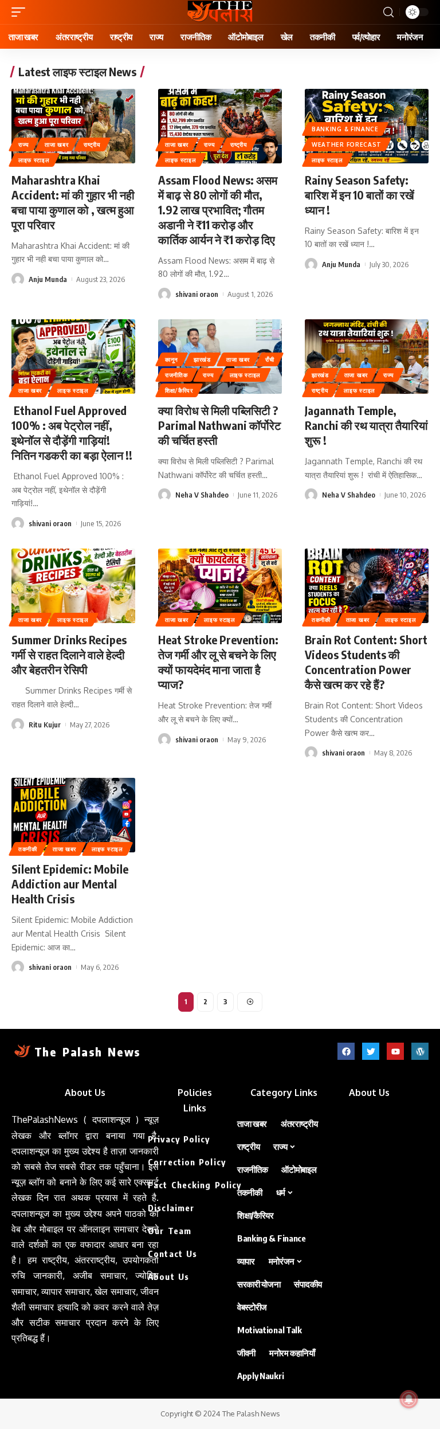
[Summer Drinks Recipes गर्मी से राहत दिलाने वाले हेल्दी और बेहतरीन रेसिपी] (73, 586)
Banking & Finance (345, 129)
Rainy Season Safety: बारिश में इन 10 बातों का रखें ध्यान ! (359, 195)
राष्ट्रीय (92, 144)
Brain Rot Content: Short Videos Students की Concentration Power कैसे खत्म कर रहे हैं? (366, 661)
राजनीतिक (176, 374)
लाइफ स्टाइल (34, 159)
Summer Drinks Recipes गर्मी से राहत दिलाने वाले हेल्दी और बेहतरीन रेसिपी (69, 654)
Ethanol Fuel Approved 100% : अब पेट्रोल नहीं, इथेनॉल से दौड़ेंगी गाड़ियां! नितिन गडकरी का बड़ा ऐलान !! (71, 432)
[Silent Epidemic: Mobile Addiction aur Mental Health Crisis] (73, 815)
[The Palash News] (220, 12)
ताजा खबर (56, 144)
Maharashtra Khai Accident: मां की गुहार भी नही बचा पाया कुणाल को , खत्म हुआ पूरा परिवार (73, 202)
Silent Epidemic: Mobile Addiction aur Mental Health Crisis (69, 884)
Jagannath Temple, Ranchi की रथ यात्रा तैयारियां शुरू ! (366, 425)
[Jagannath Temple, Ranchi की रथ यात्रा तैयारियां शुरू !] (367, 356)
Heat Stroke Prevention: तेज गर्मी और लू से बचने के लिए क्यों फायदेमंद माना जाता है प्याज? (218, 661)
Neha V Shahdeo (202, 494)
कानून (171, 359)
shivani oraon (196, 294)
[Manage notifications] (409, 1399)
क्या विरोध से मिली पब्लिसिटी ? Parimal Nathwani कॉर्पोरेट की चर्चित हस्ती (219, 425)
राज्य (23, 144)
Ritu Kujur (45, 724)
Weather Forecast (347, 144)
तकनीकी (321, 619)
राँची (269, 359)
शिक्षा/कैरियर (179, 390)
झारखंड (202, 359)
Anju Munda (48, 279)
